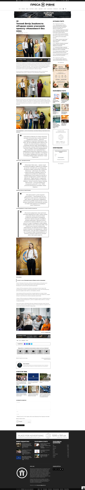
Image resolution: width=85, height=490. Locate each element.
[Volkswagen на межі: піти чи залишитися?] (65, 119)
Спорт (45, 8)
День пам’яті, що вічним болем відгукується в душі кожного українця (33, 382)
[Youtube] (68, 0)
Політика (31, 8)
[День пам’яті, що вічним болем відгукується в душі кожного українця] (33, 377)
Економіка (49, 8)
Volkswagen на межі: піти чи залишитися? (64, 124)
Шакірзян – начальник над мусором (55, 113)
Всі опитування (61, 163)
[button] (63, 9)
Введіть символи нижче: (20, 418)
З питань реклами (53, 0)
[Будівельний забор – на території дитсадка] (65, 96)
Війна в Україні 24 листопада (21, 358)
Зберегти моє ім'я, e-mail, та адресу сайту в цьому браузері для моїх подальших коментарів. (33, 416)
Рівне (27, 8)
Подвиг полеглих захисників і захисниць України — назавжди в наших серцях (21, 394)
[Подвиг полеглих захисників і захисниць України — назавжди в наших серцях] (21, 389)
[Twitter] (66, 0)
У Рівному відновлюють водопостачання (45, 359)
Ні (55, 155)
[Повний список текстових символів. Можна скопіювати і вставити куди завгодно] (37, 445)
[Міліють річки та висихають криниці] (45, 377)
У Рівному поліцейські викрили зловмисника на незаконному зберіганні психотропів (33, 394)
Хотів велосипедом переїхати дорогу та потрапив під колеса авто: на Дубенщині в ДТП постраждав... (61, 48)
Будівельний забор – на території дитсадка (65, 101)
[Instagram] (63, 0)
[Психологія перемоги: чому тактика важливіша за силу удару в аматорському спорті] (56, 119)
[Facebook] (61, 0)
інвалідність (23, 340)
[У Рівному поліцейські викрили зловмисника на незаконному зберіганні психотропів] (33, 389)
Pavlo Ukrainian (20, 32)
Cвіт (19, 8)
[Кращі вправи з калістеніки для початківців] (65, 107)
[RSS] (65, 0)
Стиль (60, 8)
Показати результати (60, 159)
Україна (23, 8)
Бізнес (36, 8)
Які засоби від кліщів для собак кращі (56, 101)
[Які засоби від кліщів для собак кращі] (56, 96)
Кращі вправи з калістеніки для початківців (64, 113)
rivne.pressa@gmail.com (41, 485)
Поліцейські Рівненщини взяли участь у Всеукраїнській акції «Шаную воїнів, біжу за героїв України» (60, 31)
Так (55, 154)
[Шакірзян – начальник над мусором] (56, 107)
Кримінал (55, 8)
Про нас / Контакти (47, 0)
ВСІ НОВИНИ (60, 62)
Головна (17, 19)
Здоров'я (41, 8)
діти (20, 340)
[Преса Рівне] (42, 4)
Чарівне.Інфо (47, 332)
